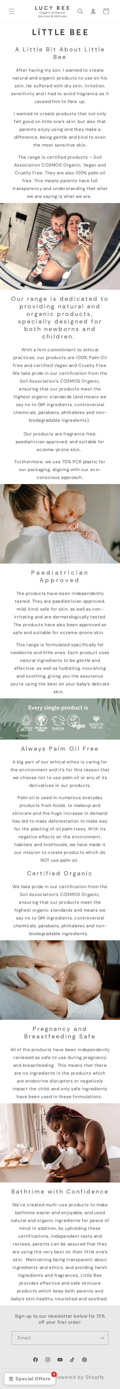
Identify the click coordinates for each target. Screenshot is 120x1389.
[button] (11, 11)
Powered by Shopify (79, 1377)
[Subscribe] (101, 1338)
